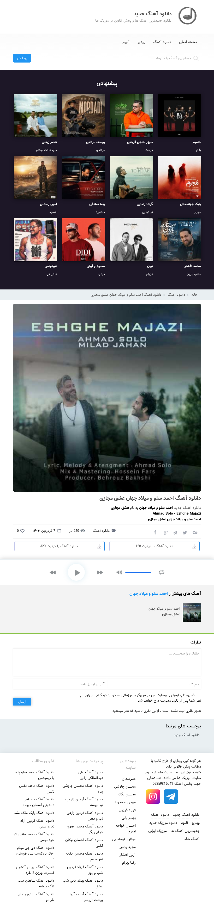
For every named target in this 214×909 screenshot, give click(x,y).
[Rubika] (188, 796)
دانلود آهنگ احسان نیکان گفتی (84, 843)
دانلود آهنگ (162, 42)
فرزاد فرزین (127, 810)
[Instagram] (153, 796)
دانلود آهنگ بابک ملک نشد (34, 813)
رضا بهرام (129, 862)
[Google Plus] (165, 532)
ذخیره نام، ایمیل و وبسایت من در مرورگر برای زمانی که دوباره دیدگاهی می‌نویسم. (137, 695)
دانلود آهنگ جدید (187, 508)
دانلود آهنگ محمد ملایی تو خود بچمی (34, 837)
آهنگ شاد (192, 839)
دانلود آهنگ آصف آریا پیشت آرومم (86, 897)
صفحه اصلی (188, 42)
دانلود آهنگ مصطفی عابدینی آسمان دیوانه (38, 802)
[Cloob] (194, 532)
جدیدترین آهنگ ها (185, 831)
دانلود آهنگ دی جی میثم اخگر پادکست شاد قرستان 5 (35, 853)
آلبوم (126, 42)
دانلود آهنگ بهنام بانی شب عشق (83, 883)
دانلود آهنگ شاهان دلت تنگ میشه (36, 883)
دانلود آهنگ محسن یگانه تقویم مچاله (84, 856)
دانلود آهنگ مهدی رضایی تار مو (35, 897)
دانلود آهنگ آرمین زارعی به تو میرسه (83, 802)
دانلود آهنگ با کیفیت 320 (59, 546)
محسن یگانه (126, 794)
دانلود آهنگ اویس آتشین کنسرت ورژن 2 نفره (35, 870)
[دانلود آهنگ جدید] (188, 17)
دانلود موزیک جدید (163, 823)
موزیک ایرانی (157, 831)
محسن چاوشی (125, 786)
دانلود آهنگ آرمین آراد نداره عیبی (37, 823)
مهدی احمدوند (125, 802)
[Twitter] (184, 532)
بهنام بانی (129, 818)
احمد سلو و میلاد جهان (148, 593)
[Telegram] (175, 532)
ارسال (22, 701)
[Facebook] (155, 532)
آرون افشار (128, 855)
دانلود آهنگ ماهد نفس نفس (36, 788)
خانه (194, 295)
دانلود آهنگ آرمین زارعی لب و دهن (85, 815)
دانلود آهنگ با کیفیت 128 (154, 546)
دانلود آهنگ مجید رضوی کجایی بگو (85, 829)
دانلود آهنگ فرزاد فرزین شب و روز (85, 870)
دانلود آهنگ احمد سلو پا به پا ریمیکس (34, 775)
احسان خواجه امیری (126, 828)
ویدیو (141, 42)
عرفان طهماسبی (124, 839)
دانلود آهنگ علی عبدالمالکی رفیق (90, 775)
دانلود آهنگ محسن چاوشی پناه (82, 788)
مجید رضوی (127, 847)
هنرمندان (129, 779)
